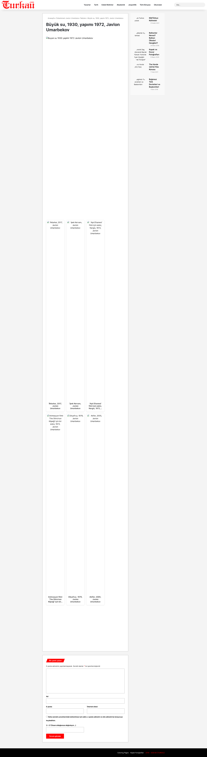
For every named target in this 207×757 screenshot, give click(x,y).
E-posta (49, 707)
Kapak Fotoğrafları (137, 753)
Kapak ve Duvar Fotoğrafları (154, 52)
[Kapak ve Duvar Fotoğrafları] (140, 55)
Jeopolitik (132, 5)
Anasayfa (51, 18)
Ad (47, 696)
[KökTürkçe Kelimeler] (140, 23)
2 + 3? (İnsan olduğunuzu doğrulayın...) (61, 725)
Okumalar (158, 5)
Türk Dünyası (145, 5)
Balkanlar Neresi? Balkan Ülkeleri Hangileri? (153, 38)
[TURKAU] (18, 5)
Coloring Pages (123, 753)
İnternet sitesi (92, 707)
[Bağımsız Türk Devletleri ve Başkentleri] (140, 84)
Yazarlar (87, 5)
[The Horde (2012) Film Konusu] (140, 69)
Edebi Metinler (107, 5)
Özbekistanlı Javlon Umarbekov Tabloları (71, 18)
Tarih (96, 5)
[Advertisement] (85, 627)
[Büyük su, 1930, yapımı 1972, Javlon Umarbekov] (85, 38)
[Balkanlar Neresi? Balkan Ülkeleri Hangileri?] (140, 38)
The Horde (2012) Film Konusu (154, 67)
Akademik (121, 5)
